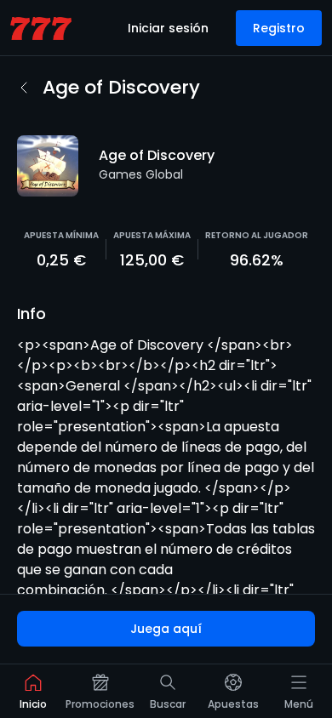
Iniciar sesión (168, 28)
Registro (279, 28)
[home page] (41, 28)
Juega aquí (166, 628)
